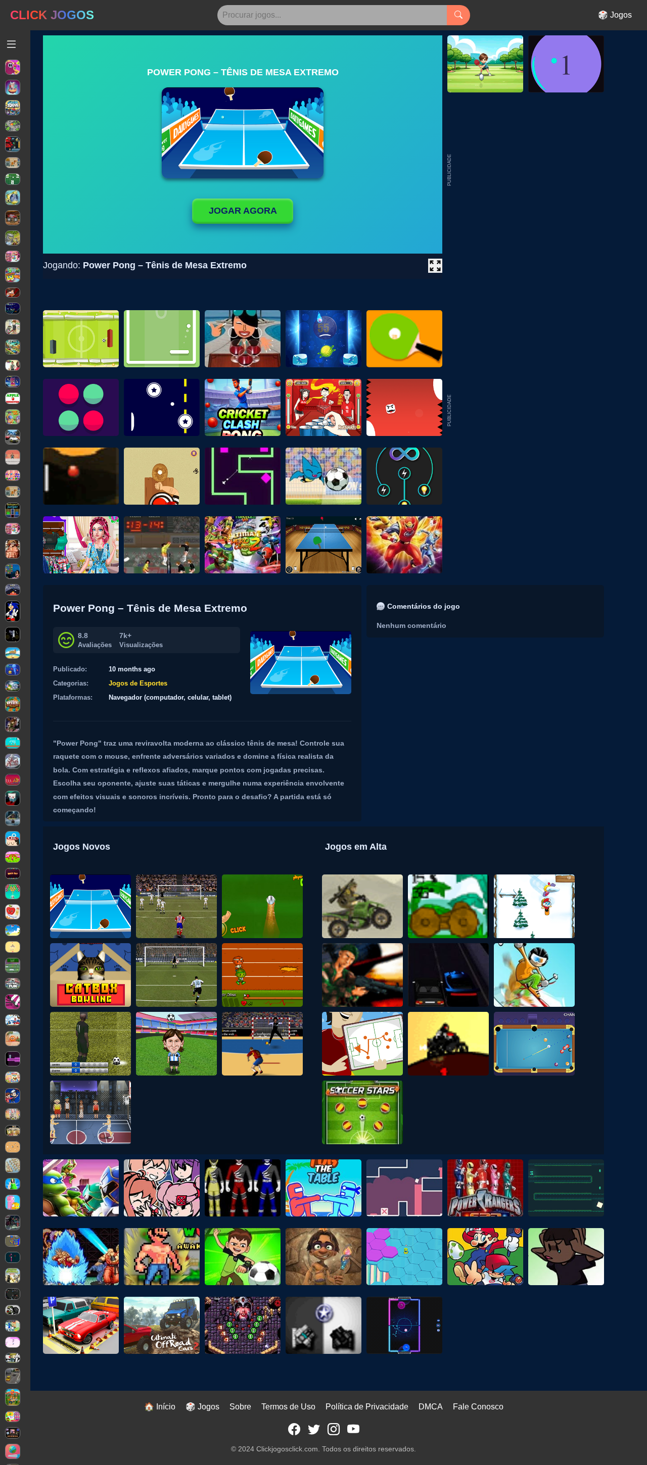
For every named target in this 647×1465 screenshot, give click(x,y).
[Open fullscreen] (435, 266)
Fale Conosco (478, 1406)
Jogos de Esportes (138, 683)
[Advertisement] (528, 410)
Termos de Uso (288, 1406)
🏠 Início (159, 1406)
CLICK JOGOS (52, 15)
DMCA (431, 1406)
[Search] (458, 15)
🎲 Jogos (615, 15)
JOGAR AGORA (243, 211)
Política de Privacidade (367, 1406)
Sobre (240, 1406)
